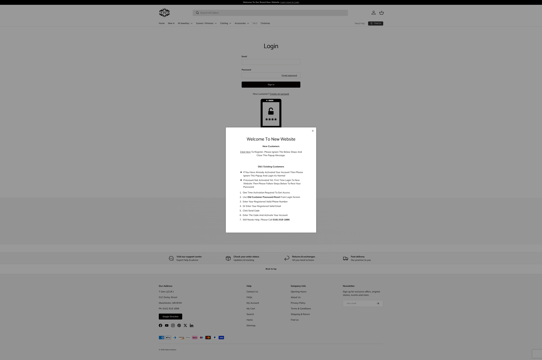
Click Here (245, 151)
